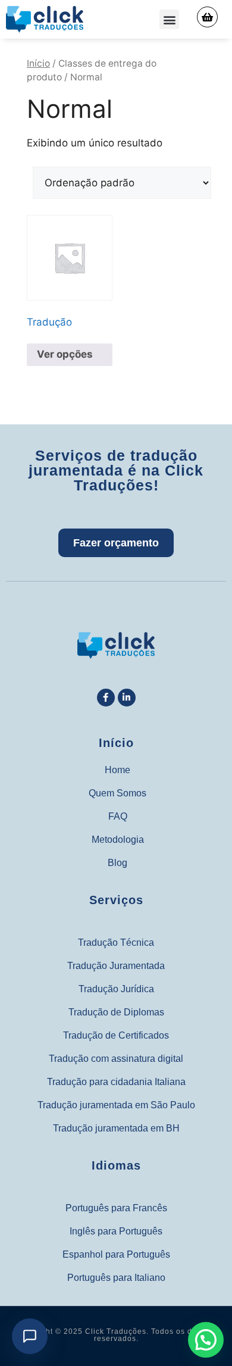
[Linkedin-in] (127, 698)
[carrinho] (207, 17)
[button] (169, 19)
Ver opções (65, 354)
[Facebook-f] (106, 698)
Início (38, 63)
